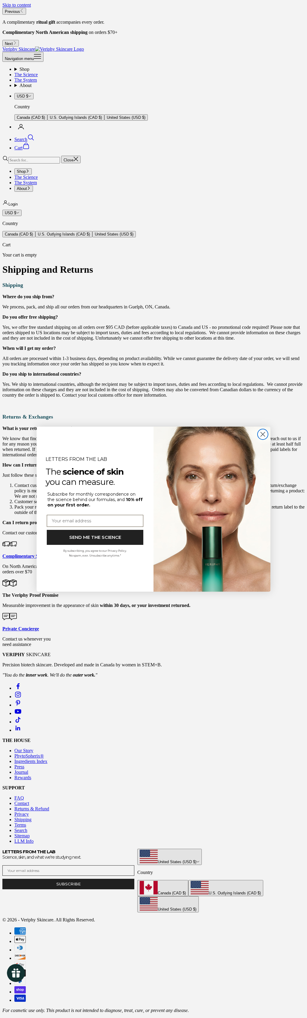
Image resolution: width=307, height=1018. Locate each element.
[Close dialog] (263, 434)
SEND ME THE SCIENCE (95, 537)
